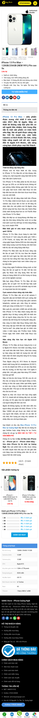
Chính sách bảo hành (11, 670)
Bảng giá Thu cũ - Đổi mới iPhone (15, 642)
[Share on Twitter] (7, 97)
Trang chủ (5, 57)
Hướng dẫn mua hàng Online (13, 638)
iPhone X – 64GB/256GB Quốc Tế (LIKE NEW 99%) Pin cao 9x (10, 498)
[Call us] (14, 618)
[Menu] (35, 3)
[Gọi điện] (19, 713)
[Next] (34, 27)
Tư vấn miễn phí (20, 92)
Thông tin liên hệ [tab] (10, 110)
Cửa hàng (13, 57)
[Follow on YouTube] (18, 618)
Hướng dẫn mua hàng (11, 631)
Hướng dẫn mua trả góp (12, 634)
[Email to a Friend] (11, 97)
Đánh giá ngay (19, 535)
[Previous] (5, 27)
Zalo (12, 716)
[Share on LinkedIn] (18, 97)
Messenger (27, 716)
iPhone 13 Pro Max (12, 117)
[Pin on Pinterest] (14, 97)
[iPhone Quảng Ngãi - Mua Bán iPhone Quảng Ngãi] (7, 2)
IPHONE (30, 57)
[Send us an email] (11, 618)
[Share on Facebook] (3, 97)
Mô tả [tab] (5, 105)
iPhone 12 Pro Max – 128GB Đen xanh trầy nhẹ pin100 (29, 497)
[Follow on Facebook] (3, 618)
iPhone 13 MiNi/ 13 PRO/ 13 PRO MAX (14, 59)
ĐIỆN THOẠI (22, 57)
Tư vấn (4, 716)
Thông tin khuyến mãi (11, 627)
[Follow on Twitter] (7, 618)
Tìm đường (34, 716)
